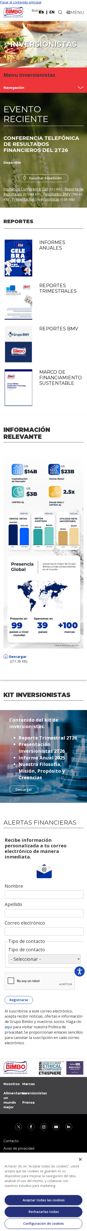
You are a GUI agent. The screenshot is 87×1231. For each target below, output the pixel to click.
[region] (43, 1192)
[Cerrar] (80, 1159)
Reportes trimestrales (58, 288)
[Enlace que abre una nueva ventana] (19, 1126)
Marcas (28, 1084)
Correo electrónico (25, 923)
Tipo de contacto (26, 949)
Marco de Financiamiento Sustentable (60, 377)
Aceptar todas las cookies (43, 1200)
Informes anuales (52, 245)
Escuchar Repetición (45, 178)
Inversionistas (34, 1093)
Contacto (11, 1141)
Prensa (28, 1102)
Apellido (13, 904)
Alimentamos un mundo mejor (15, 1100)
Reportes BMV (58, 328)
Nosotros (11, 1084)
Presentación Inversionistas (35, 199)
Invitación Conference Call (25, 189)
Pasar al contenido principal (20, 2)
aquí (9, 1026)
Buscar (37, 10)
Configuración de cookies (43, 1223)
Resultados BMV (57, 194)
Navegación (13, 88)
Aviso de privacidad (18, 1148)
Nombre (14, 886)
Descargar (17, 656)
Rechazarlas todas (44, 1211)
